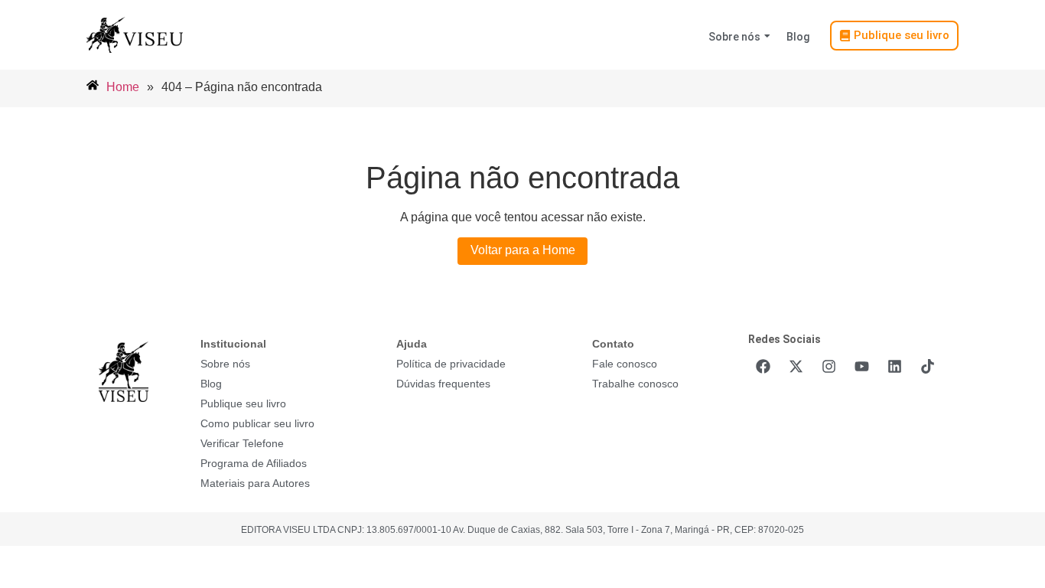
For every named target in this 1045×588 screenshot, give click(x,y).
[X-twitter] (795, 366)
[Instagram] (828, 366)
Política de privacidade (451, 364)
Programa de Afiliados (253, 463)
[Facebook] (762, 366)
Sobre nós (734, 37)
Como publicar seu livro (257, 423)
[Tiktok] (927, 366)
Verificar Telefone (242, 443)
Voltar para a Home (522, 249)
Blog (797, 37)
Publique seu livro (243, 403)
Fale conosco (624, 364)
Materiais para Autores (255, 483)
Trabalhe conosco (635, 383)
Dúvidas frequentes (443, 383)
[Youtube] (861, 366)
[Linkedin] (894, 366)
